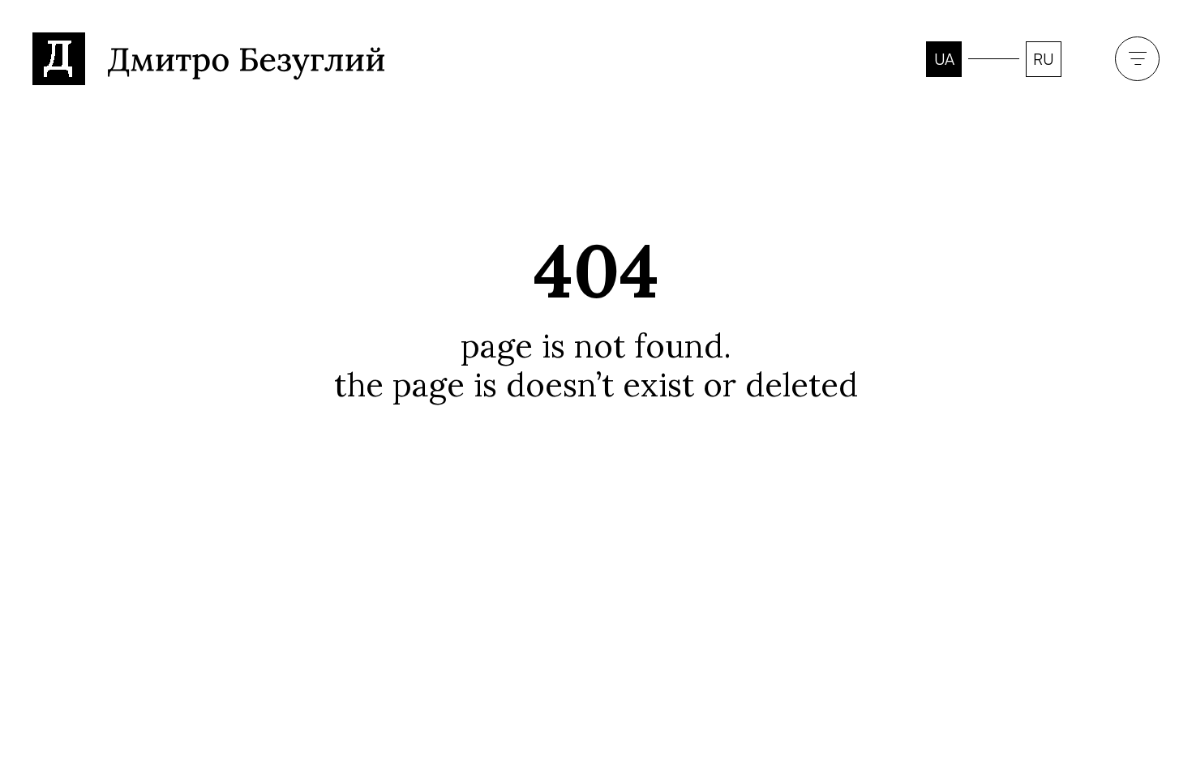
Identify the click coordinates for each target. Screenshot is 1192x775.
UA (944, 59)
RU (1043, 59)
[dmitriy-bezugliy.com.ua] (209, 55)
